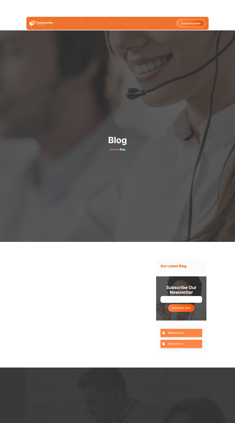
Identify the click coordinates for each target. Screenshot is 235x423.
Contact (141, 23)
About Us (78, 23)
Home (62, 23)
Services (94, 23)
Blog (125, 23)
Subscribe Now (181, 307)
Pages (111, 23)
